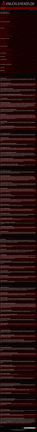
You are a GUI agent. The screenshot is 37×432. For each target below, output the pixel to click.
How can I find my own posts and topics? (6, 62)
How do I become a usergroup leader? (5, 49)
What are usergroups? (3, 48)
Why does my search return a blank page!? (6, 61)
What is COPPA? (2, 18)
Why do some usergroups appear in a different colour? (8, 50)
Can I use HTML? (2, 39)
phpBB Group (24, 410)
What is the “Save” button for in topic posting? (6, 35)
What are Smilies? (2, 40)
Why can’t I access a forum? (4, 32)
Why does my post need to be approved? (6, 36)
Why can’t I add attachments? (4, 33)
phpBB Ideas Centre (3, 415)
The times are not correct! (4, 23)
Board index (1, 426)
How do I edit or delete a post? (4, 29)
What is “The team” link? (3, 51)
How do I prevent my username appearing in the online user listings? (9, 16)
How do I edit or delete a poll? (4, 32)
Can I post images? (3, 41)
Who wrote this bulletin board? (4, 71)
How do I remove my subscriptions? (5, 66)
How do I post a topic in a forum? (5, 28)
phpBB (15, 429)
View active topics (9, 10)
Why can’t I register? (3, 19)
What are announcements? (4, 42)
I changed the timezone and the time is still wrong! (7, 23)
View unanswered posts (3, 10)
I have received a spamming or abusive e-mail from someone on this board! (11, 55)
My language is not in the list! (4, 24)
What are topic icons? (3, 44)
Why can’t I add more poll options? (5, 31)
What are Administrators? (3, 46)
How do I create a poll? (3, 30)
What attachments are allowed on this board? (6, 68)
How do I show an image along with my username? (7, 25)
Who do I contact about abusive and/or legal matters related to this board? (11, 72)
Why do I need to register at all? (4, 14)
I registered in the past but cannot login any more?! (7, 18)
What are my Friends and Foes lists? (5, 57)
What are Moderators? (3, 47)
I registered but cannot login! (4, 17)
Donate (35, 7)
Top (0, 81)
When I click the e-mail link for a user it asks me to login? (8, 26)
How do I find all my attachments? (5, 69)
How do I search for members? (4, 62)
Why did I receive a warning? (4, 34)
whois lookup (24, 419)
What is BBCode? (2, 39)
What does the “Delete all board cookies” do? (6, 20)
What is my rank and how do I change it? (6, 25)
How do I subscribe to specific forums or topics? (7, 65)
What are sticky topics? (3, 43)
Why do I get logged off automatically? (5, 15)
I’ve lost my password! (3, 16)
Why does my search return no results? (5, 60)
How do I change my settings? (4, 22)
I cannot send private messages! (5, 53)
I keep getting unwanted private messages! (6, 54)
